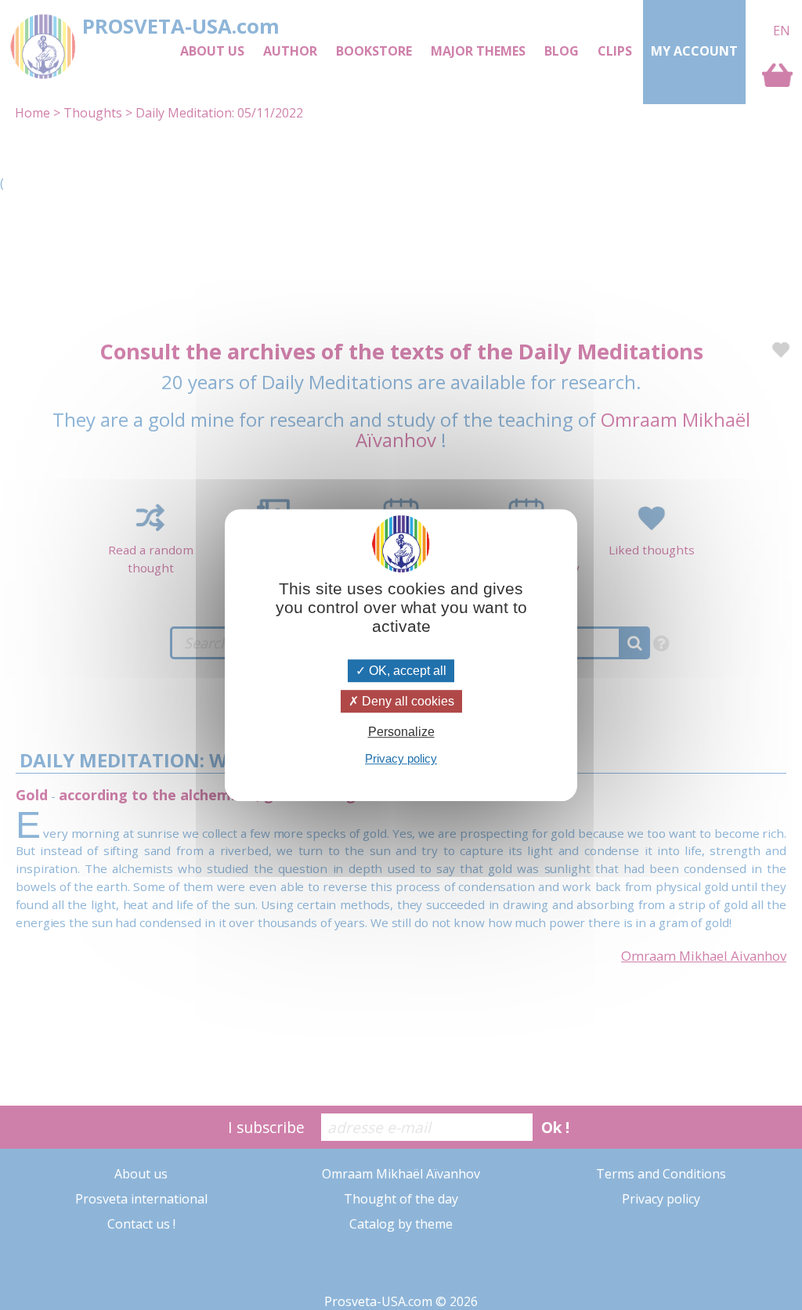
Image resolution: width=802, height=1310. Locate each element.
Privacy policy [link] (401, 758)
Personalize (401, 731)
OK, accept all (406, 670)
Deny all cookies (406, 701)
